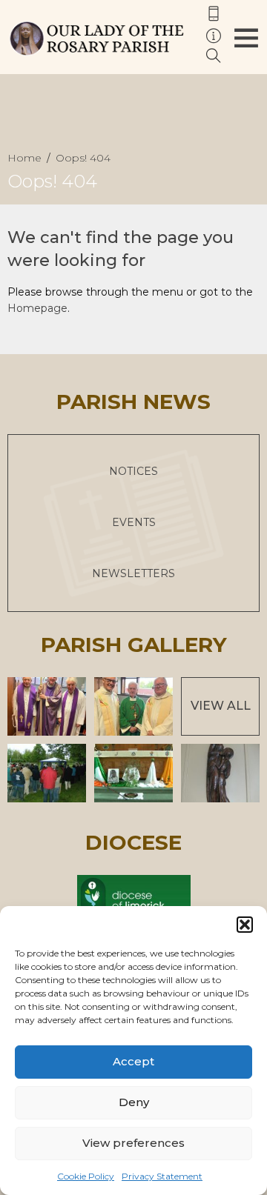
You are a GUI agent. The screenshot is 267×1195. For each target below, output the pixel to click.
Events (134, 522)
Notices (133, 471)
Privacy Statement (162, 1176)
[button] (244, 924)
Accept (133, 1061)
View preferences (133, 1143)
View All (221, 706)
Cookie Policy (85, 1176)
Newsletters (133, 573)
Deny (134, 1102)
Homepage (37, 308)
